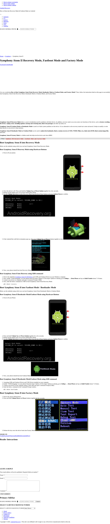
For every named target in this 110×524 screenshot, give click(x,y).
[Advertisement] (55, 43)
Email (2, 478)
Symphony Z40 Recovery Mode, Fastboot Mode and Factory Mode (25, 138)
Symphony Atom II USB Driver (24, 277)
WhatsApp (12, 436)
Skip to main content (9, 3)
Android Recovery (5, 8)
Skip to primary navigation (10, 2)
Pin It (28, 436)
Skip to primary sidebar (9, 5)
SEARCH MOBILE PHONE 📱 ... (10, 29)
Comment (3, 491)
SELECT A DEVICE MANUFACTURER (12, 508)
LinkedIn (24, 436)
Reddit (17, 436)
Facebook (6, 436)
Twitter (2, 436)
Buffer (20, 436)
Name (2, 475)
